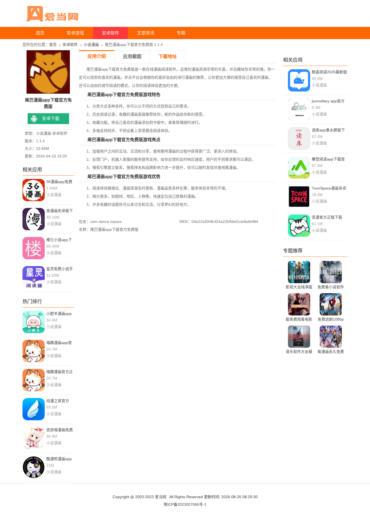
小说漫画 (91, 44)
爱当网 (160, 497)
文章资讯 (145, 33)
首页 (40, 33)
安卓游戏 (75, 33)
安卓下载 (50, 118)
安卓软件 (110, 33)
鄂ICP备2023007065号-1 (185, 504)
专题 (181, 33)
